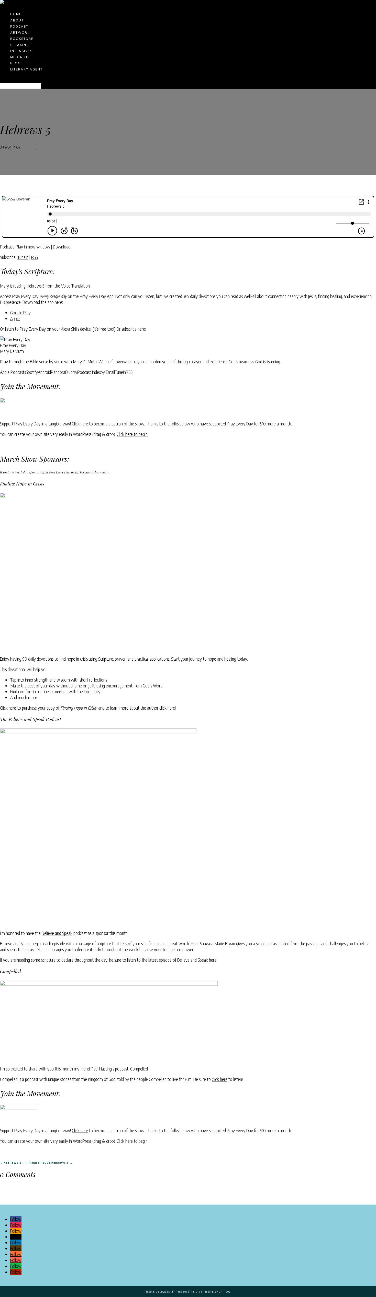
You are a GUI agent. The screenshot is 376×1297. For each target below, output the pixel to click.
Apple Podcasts (13, 372)
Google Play (20, 312)
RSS (34, 257)
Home (15, 14)
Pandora (58, 372)
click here (167, 708)
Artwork (20, 33)
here (212, 960)
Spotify (32, 372)
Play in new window (33, 246)
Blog (15, 63)
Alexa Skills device (76, 329)
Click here (80, 423)
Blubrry (71, 372)
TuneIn (22, 257)
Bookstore (22, 39)
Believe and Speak (57, 933)
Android (44, 372)
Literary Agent (26, 69)
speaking (19, 45)
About (17, 20)
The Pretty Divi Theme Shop (199, 1291)
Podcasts (27, 147)
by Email (108, 372)
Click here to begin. (132, 434)
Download (61, 246)
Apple (15, 318)
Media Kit (20, 57)
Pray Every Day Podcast (58, 147)
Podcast (19, 27)
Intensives (21, 51)
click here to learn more (94, 472)
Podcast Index (89, 372)
